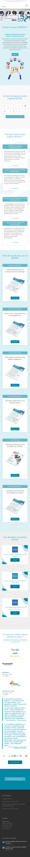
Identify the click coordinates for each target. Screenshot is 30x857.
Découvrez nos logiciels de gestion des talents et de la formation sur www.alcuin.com (15, 1)
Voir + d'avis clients (15, 762)
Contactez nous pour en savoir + (15, 779)
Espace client (15, 801)
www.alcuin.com (6, 801)
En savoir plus (15, 165)
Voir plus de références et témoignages (15, 116)
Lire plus (15, 560)
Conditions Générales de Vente (10, 808)
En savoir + (15, 54)
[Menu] (26, 5)
